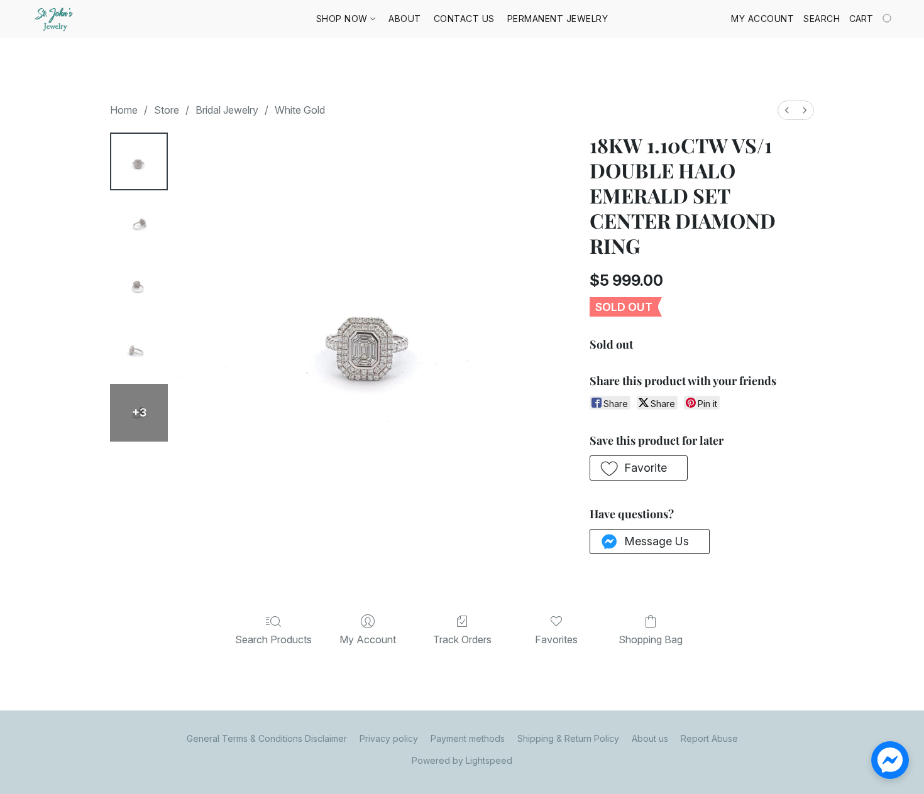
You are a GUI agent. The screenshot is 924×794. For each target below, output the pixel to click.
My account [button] (762, 18)
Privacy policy (389, 738)
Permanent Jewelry (557, 18)
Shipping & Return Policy (568, 738)
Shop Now (343, 18)
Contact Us (464, 18)
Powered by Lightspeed (462, 760)
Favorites (556, 639)
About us (650, 738)
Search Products (273, 639)
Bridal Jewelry (226, 110)
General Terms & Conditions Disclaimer (267, 738)
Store (166, 110)
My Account (367, 639)
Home (124, 110)
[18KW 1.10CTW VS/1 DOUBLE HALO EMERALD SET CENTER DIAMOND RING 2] (139, 287)
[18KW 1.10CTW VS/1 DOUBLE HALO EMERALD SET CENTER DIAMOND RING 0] (139, 161)
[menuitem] (787, 110)
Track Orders (462, 639)
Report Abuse (709, 738)
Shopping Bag (651, 639)
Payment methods (468, 738)
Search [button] (821, 18)
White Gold (300, 110)
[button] (55, 18)
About (404, 18)
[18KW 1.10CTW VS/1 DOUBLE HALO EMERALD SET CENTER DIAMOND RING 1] (139, 224)
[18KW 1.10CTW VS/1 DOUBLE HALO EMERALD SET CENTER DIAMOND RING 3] (139, 350)
